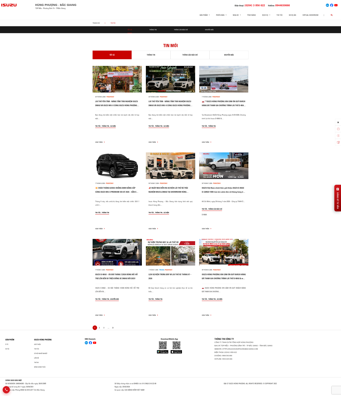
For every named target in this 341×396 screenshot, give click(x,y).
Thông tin (153, 30)
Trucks (161, 270)
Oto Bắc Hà (170, 395)
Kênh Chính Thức (40, 367)
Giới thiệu (37, 344)
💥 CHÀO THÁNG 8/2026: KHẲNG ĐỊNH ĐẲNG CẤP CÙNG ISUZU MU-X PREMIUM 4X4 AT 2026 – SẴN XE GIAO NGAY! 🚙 (116, 192)
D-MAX (204, 215)
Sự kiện (113, 126)
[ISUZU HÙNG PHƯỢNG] (9, 5)
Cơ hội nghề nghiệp (40, 353)
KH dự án (292, 15)
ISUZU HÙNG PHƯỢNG (43, 339)
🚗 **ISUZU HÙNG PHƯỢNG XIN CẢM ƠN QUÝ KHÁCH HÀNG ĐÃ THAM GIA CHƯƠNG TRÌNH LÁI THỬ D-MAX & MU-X (223, 105)
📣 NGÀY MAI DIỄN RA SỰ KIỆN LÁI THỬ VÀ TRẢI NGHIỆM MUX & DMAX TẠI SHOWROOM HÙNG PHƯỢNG (168, 192)
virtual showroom (310, 15)
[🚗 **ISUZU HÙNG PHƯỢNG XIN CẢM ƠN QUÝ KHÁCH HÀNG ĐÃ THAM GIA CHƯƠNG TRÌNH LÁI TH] (223, 79)
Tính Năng (251, 15)
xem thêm (99, 142)
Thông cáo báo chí (181, 30)
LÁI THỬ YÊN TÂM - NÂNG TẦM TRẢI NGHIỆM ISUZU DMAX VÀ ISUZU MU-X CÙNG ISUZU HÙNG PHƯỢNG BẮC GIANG (116, 105)
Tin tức (280, 15)
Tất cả (129, 30)
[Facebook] (331, 4)
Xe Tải (7, 349)
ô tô (6, 344)
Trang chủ (96, 23)
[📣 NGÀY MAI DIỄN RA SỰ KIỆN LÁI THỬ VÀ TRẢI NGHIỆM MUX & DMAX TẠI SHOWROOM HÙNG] (170, 165)
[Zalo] (327, 4)
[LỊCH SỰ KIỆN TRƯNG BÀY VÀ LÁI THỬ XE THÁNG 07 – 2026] (170, 252)
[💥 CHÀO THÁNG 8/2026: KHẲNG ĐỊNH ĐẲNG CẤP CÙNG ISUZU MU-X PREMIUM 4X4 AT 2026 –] (117, 165)
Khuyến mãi (209, 30)
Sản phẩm (9, 339)
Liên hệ (36, 358)
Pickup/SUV (110, 97)
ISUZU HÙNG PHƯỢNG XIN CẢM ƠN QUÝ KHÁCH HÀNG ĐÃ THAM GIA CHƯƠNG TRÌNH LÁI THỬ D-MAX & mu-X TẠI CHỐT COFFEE (224, 278)
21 (113, 328)
